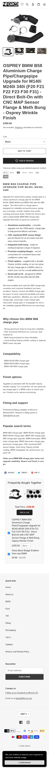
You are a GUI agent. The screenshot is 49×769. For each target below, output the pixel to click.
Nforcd (27, 746)
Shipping (18, 127)
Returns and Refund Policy (17, 651)
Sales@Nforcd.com (24, 698)
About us (9, 594)
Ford (7, 609)
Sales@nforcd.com (11, 415)
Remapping (10, 630)
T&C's (8, 637)
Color (5, 137)
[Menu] (44, 4)
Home (8, 587)
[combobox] (26, 546)
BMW (7, 601)
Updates (9, 644)
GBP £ (23, 714)
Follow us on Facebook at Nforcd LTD (21, 693)
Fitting (8, 623)
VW (7, 616)
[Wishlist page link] (22, 4)
